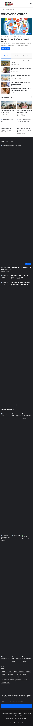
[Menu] (2, 4)
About (11, 718)
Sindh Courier (27, 713)
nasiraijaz (4, 36)
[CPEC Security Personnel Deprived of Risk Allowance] (24, 105)
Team (15, 718)
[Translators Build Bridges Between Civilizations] (27, 659)
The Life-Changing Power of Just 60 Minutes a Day (20, 83)
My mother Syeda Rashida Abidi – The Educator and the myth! (21, 89)
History (10, 677)
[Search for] (31, 4)
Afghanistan (18, 674)
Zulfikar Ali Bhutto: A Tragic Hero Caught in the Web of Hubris (20, 283)
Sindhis (25, 679)
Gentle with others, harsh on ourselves (6, 129)
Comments (26, 56)
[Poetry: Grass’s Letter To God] (16, 659)
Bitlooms (22, 715)
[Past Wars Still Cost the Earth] (27, 416)
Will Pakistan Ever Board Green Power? (8, 111)
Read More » (5, 48)
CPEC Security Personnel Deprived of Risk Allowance (24, 112)
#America (4, 671)
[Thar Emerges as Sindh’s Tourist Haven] (5, 63)
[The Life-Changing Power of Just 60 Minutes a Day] (5, 84)
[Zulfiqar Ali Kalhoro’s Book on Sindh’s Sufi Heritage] (5, 278)
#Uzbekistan (10, 674)
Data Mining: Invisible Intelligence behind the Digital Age (24, 130)
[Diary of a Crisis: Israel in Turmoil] (6, 595)
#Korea (15, 671)
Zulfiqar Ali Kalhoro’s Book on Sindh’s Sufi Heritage (19, 276)
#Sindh (3, 674)
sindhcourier (19, 679)
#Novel (28, 671)
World (19, 718)
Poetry (27, 677)
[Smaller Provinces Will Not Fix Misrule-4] (6, 659)
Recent (16, 56)
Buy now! (24, 718)
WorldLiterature (5, 682)
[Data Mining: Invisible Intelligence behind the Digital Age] (24, 123)
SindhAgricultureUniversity (8, 679)
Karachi (16, 677)
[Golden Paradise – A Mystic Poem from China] (5, 78)
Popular (6, 56)
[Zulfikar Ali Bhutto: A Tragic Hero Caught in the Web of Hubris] (5, 342)
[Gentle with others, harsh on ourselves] (8, 123)
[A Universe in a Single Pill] (16, 416)
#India (10, 671)
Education (4, 677)
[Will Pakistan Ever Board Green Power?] (8, 105)
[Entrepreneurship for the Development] (27, 537)
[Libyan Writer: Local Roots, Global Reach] (5, 70)
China (24, 674)
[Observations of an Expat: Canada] (16, 595)
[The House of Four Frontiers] (6, 473)
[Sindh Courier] (9, 3)
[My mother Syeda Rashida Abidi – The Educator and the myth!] (5, 91)
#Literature (21, 671)
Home (3, 9)
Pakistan (22, 677)
